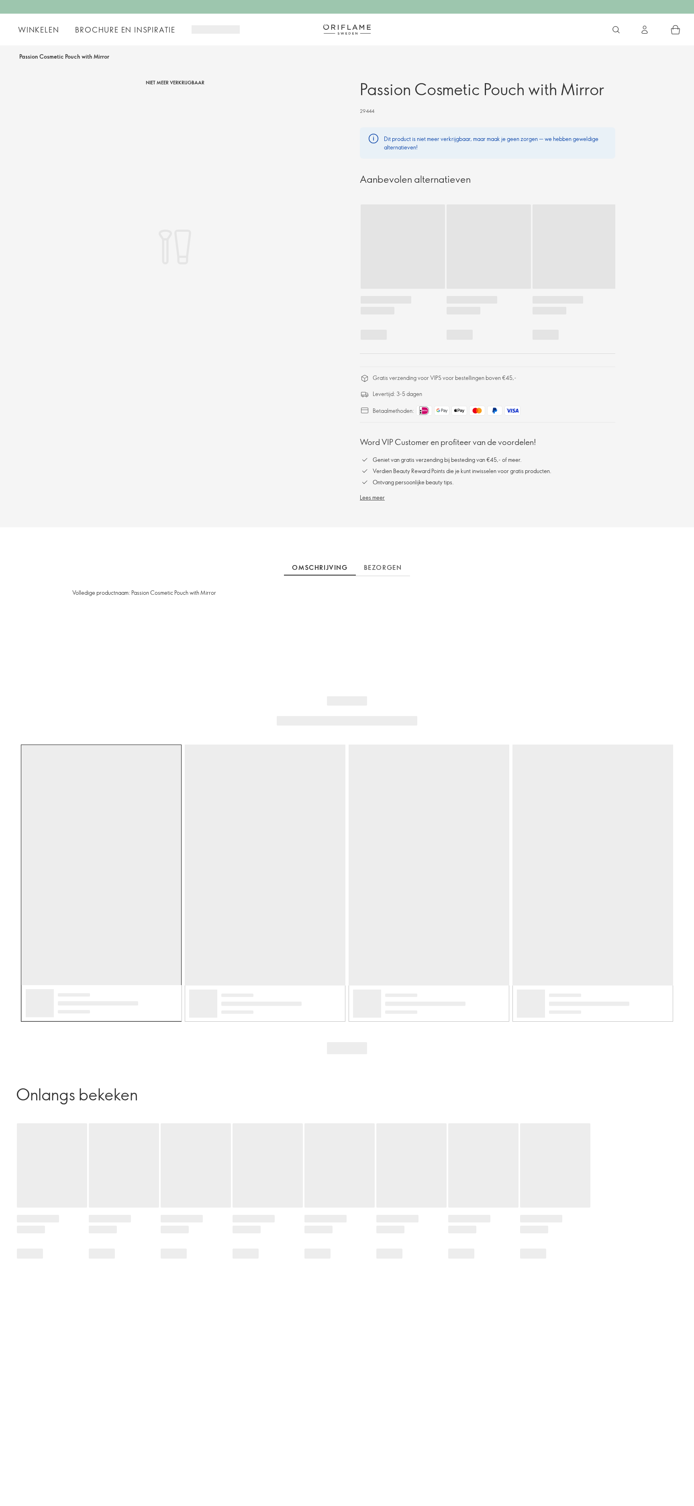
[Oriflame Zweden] (347, 29)
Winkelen (38, 30)
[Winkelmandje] (675, 29)
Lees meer (372, 497)
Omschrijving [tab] (319, 567)
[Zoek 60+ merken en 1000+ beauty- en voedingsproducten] (616, 30)
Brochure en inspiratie (125, 30)
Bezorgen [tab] (383, 567)
